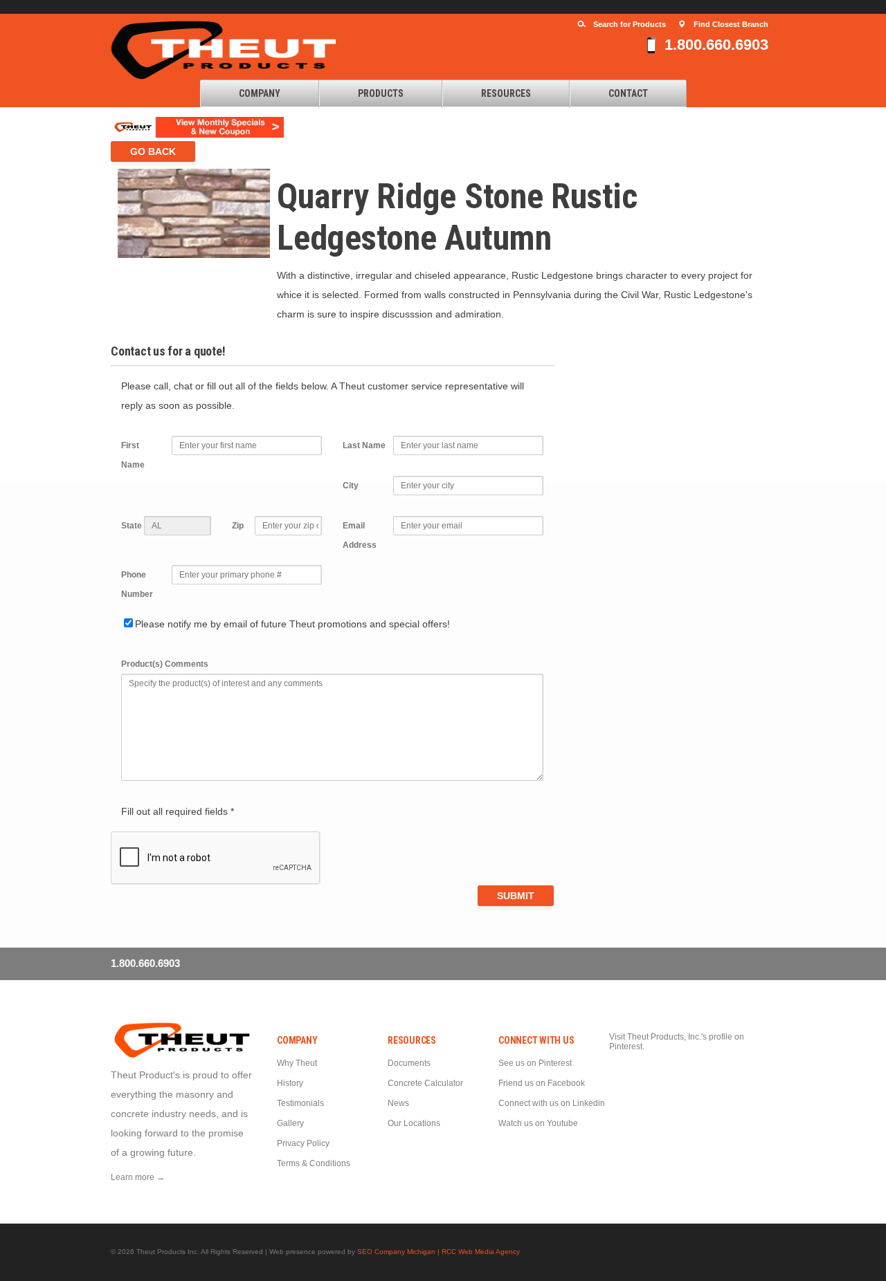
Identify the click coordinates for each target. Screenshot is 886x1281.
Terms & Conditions (313, 1163)
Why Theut (297, 1063)
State (131, 526)
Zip (238, 526)
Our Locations (414, 1123)
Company (259, 93)
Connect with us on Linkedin (551, 1103)
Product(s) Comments (164, 664)
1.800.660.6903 (716, 44)
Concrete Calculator (425, 1083)
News (398, 1103)
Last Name (364, 445)
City (351, 485)
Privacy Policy (303, 1143)
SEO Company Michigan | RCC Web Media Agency (438, 1251)
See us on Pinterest (535, 1063)
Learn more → (138, 1177)
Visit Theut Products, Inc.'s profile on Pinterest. (676, 1041)
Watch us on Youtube (538, 1123)
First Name (133, 455)
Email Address (360, 535)
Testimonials (300, 1103)
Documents (409, 1063)
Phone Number (137, 584)
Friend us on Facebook (541, 1083)
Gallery (290, 1123)
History (290, 1083)
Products (381, 93)
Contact (628, 93)
